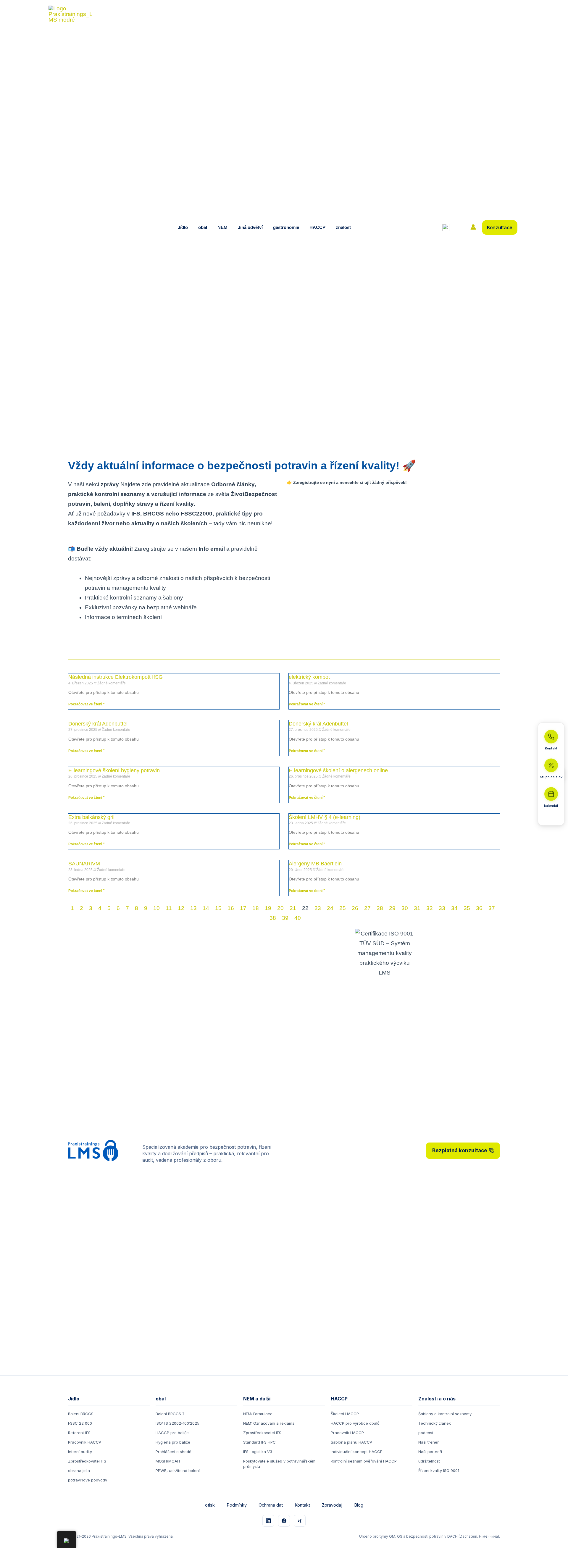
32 (429, 908)
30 (404, 908)
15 (218, 908)
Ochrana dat (271, 1504)
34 (454, 908)
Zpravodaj (332, 1504)
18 (255, 908)
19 (268, 908)
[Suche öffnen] (445, 227)
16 (230, 908)
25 (342, 908)
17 (243, 908)
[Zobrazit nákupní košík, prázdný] (459, 227)
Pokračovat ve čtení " (86, 704)
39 (285, 918)
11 (169, 908)
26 (355, 908)
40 (297, 918)
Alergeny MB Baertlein (315, 864)
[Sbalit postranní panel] (551, 818)
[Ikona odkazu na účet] (473, 227)
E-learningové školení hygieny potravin (114, 770)
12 (181, 908)
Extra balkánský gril (91, 817)
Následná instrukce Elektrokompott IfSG (115, 677)
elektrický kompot (309, 677)
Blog (358, 1504)
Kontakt (302, 1504)
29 (392, 908)
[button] (189, 227)
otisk (210, 1504)
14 (206, 908)
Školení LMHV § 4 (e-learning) (324, 817)
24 (330, 908)
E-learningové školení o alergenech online (338, 770)
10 (156, 908)
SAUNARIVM (84, 864)
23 (317, 908)
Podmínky (237, 1504)
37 (491, 908)
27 (367, 908)
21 (293, 908)
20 (280, 908)
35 (467, 908)
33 (442, 908)
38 (273, 918)
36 (479, 908)
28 (380, 908)
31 (417, 908)
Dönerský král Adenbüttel (98, 724)
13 (193, 908)
